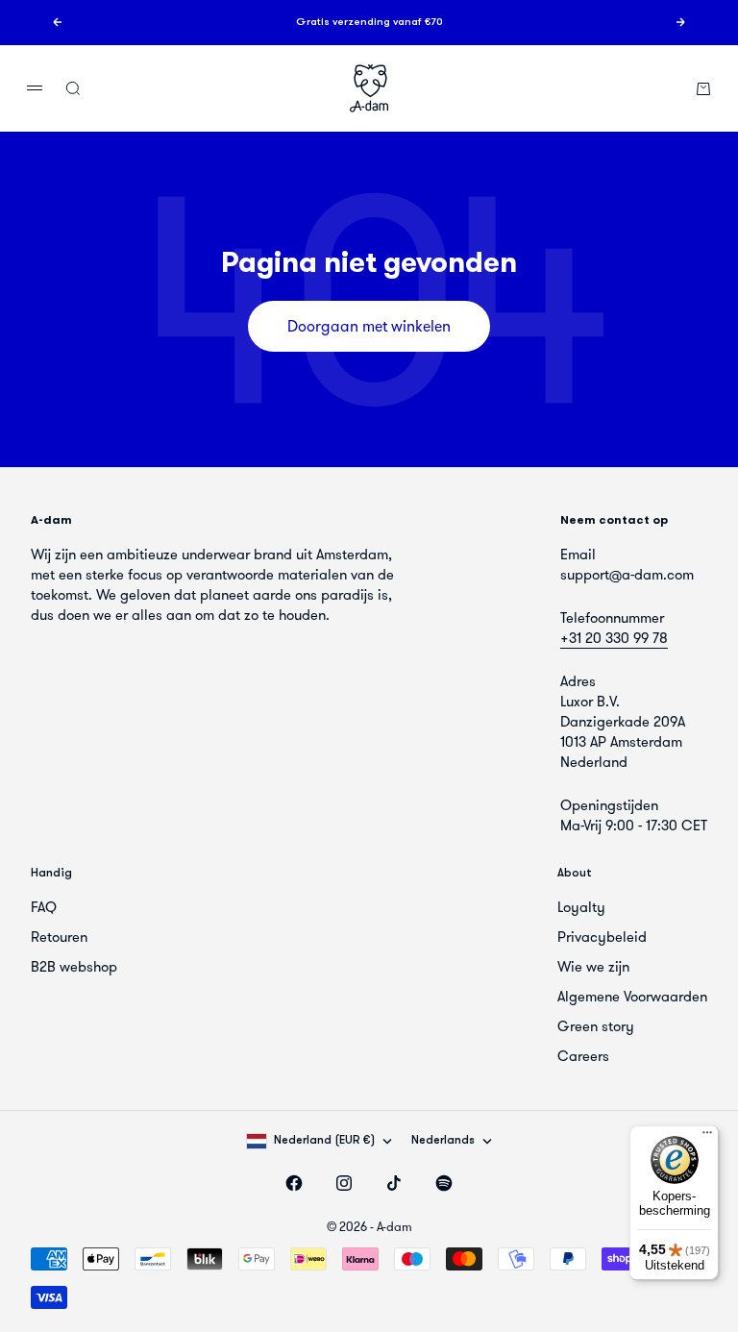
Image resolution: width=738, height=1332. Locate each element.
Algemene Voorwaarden (632, 996)
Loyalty (581, 907)
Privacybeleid (602, 937)
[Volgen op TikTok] (394, 1183)
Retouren (59, 937)
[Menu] (707, 1136)
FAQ (44, 907)
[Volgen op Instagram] (344, 1183)
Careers (583, 1056)
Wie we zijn (593, 966)
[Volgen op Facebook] (294, 1183)
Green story (595, 1026)
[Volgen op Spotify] (444, 1183)
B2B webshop (74, 966)
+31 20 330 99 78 (614, 638)
